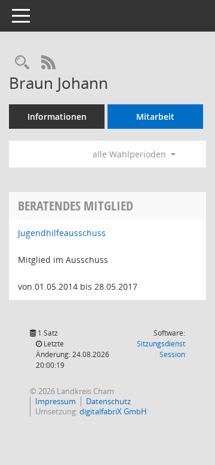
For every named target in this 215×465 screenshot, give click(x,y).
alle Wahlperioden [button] (130, 154)
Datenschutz (108, 401)
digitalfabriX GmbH (113, 411)
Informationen (57, 116)
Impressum (55, 401)
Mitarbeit (155, 116)
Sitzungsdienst (161, 349)
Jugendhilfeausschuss (62, 232)
